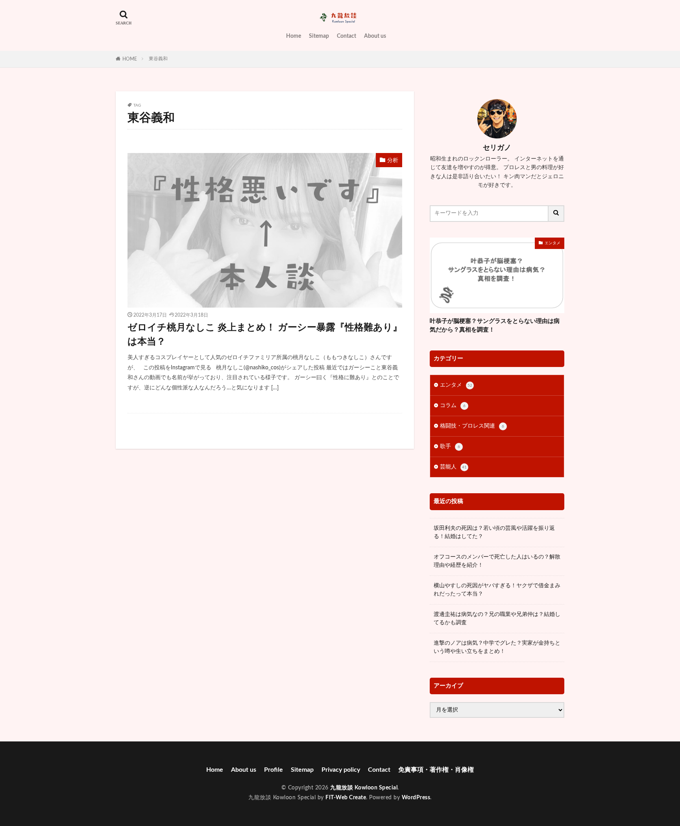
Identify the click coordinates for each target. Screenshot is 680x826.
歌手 (450, 446)
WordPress (416, 797)
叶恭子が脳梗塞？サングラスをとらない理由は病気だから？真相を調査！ (495, 325)
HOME (129, 59)
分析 (392, 160)
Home (293, 36)
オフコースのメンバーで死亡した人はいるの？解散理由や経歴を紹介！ (497, 561)
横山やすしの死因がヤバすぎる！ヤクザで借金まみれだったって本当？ (497, 590)
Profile (273, 770)
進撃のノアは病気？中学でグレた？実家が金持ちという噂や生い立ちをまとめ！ (497, 647)
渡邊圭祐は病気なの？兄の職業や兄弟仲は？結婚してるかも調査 (497, 618)
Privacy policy (341, 770)
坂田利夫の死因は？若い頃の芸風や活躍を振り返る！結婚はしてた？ (494, 532)
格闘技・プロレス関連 (472, 426)
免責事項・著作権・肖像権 (436, 770)
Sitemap (319, 36)
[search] (556, 213)
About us (375, 36)
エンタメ (552, 243)
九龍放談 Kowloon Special (363, 788)
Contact (346, 36)
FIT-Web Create (345, 797)
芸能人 (453, 467)
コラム (453, 405)
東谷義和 (158, 58)
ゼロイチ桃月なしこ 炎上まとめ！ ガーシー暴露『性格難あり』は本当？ (265, 335)
